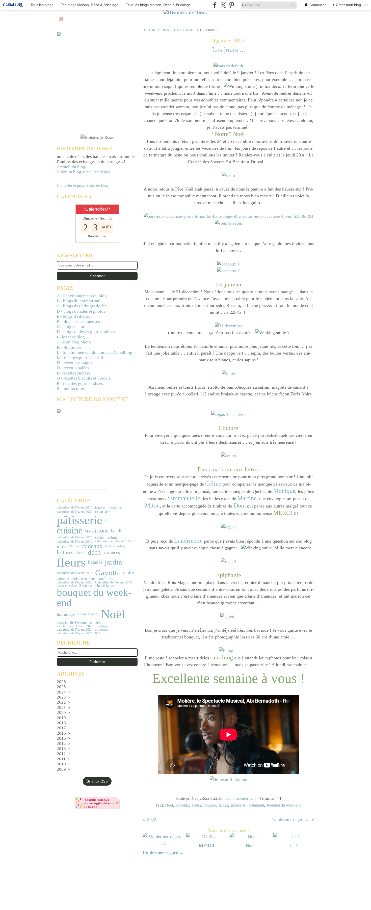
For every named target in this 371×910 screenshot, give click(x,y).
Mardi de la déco (115, 546)
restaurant (88, 579)
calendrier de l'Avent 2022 (75, 582)
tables (128, 572)
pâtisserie (79, 520)
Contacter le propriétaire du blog (82, 185)
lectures (65, 552)
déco (94, 552)
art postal (101, 629)
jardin (113, 562)
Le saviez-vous (87, 614)
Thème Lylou (104, 585)
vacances (111, 552)
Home (61, 17)
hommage (66, 614)
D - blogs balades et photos (81, 311)
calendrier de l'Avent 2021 (75, 633)
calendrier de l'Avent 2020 (75, 537)
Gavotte (108, 573)
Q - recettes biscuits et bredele (84, 378)
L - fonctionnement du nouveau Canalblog (94, 352)
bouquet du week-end (94, 597)
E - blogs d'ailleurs (73, 316)
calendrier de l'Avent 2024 (75, 629)
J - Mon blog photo (74, 342)
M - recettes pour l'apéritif (80, 357)
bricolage (101, 626)
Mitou (152, 505)
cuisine (70, 530)
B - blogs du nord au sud (78, 301)
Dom (240, 505)
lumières (100, 507)
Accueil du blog (71, 167)
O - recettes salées (73, 367)
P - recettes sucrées (74, 373)
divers (80, 552)
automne (63, 578)
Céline (213, 483)
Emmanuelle (184, 498)
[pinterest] (231, 5)
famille (117, 531)
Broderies (85, 585)
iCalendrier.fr (97, 209)
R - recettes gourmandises (80, 383)
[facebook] (215, 5)
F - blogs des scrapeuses (78, 321)
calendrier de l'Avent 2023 (75, 511)
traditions (96, 531)
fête (97, 632)
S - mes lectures (71, 388)
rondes (95, 623)
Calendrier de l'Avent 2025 (75, 626)
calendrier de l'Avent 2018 (75, 572)
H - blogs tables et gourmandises (86, 331)
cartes (99, 538)
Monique (284, 491)
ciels (74, 579)
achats (112, 537)
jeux (107, 520)
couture (102, 511)
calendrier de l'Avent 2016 (75, 541)
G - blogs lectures (72, 326)
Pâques (74, 546)
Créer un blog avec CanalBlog (84, 172)
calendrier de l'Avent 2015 (113, 541)
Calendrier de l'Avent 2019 (113, 582)
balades (95, 562)
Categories (186, 30)
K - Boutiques (69, 347)
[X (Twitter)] (223, 5)
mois (61, 546)
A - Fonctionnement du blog (82, 295)
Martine (247, 498)
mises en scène (67, 585)
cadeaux (92, 546)
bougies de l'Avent (71, 622)
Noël (113, 614)
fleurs (71, 562)
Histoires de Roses (157, 30)
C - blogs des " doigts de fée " (83, 306)
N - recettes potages (74, 362)
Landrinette (188, 540)
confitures (105, 579)
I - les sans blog (71, 337)
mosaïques (115, 507)
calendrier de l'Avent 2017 (75, 507)
